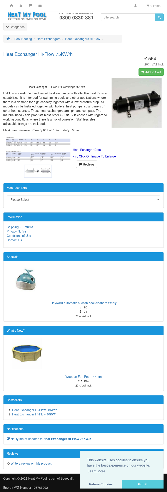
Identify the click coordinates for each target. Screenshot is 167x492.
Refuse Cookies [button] (101, 484)
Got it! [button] (142, 484)
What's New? (16, 330)
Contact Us (14, 240)
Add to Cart (152, 72)
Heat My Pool (37, 478)
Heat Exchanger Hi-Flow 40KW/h (34, 414)
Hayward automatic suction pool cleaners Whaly (84, 303)
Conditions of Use (19, 235)
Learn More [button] (96, 471)
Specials (12, 256)
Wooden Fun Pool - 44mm (83, 376)
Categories (17, 27)
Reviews (88, 164)
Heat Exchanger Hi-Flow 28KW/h (34, 410)
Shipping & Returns (20, 227)
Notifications (15, 429)
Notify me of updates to (50, 439)
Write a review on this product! (31, 463)
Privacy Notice (16, 231)
